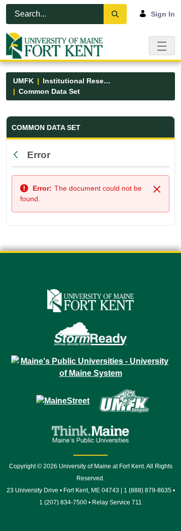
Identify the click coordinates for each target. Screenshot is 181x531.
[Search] (115, 14)
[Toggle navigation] (162, 45)
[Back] (18, 155)
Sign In (163, 14)
